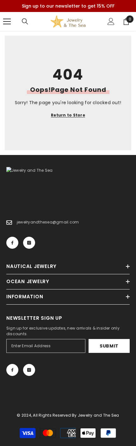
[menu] (7, 21)
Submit (109, 346)
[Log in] (111, 21)
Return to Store (68, 115)
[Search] (25, 21)
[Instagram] (29, 243)
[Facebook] (12, 243)
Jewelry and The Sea (98, 415)
